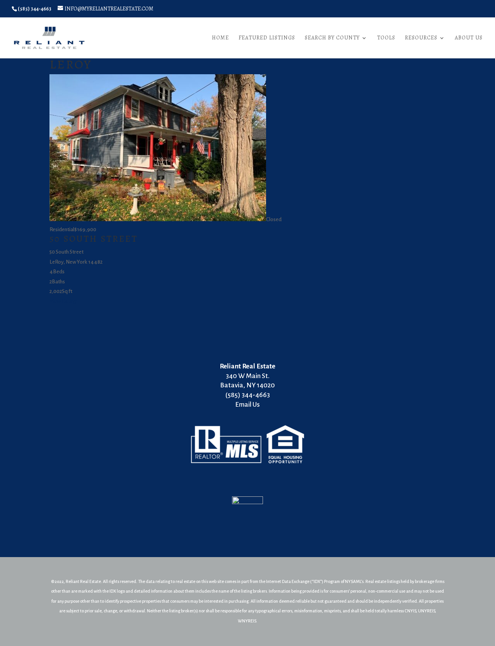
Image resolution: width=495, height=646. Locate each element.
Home (220, 38)
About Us (469, 38)
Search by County (332, 38)
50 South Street (94, 239)
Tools (386, 38)
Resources (421, 38)
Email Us (247, 404)
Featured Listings (267, 38)
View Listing (63, 301)
